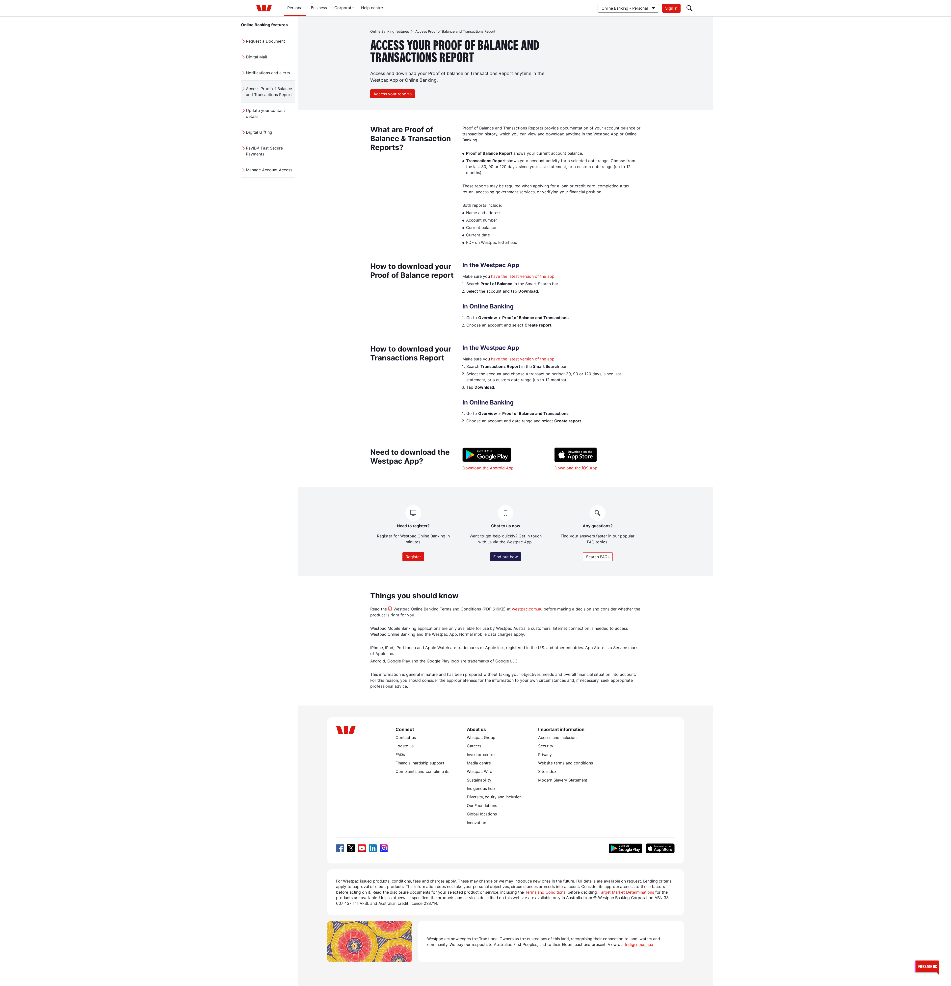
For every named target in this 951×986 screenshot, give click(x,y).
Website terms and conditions (565, 762)
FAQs (400, 754)
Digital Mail (256, 56)
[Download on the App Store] (576, 460)
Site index (547, 771)
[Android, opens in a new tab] (625, 848)
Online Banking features (264, 24)
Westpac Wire (479, 771)
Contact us (406, 737)
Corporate (344, 7)
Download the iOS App (576, 467)
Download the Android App (488, 467)
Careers (474, 745)
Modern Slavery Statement (562, 780)
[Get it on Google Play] (486, 460)
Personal (295, 7)
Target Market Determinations (626, 892)
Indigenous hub (481, 788)
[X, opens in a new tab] (351, 848)
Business (319, 7)
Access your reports (392, 93)
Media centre (479, 762)
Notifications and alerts (268, 72)
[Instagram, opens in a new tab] (384, 848)
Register (413, 556)
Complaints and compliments (422, 771)
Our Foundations (482, 805)
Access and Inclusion (557, 737)
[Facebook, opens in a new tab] (340, 848)
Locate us (405, 745)
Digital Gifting (259, 132)
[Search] (689, 8)
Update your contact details (265, 113)
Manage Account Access (269, 169)
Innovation (476, 822)
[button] (927, 966)
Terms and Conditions (545, 892)
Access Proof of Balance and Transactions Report (269, 91)
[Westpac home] (264, 8)
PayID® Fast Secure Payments (264, 151)
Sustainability (479, 780)
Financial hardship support (420, 762)
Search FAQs (597, 556)
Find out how (505, 556)
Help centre (372, 7)
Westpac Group (481, 737)
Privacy (545, 754)
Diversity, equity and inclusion (494, 796)
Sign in (671, 8)
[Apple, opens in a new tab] (660, 848)
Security (545, 745)
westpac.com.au (527, 609)
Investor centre (481, 754)
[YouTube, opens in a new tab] (362, 848)
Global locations (482, 813)
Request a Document (265, 41)
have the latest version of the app (523, 276)
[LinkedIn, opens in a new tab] (373, 848)
